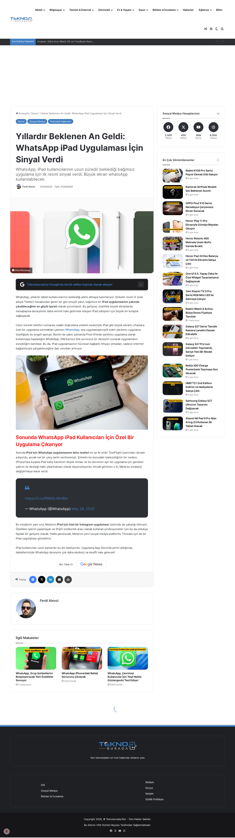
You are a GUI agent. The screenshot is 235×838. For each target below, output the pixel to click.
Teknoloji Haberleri (60, 121)
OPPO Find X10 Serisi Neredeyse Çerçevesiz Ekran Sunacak (200, 207)
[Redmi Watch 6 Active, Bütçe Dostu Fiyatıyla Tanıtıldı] (173, 314)
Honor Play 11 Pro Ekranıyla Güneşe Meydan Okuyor (202, 224)
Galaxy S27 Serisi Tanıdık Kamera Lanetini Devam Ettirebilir (201, 330)
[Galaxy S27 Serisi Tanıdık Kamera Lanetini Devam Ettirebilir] (173, 331)
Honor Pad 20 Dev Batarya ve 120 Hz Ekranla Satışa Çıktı (202, 259)
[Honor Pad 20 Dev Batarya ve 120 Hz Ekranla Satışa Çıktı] (173, 261)
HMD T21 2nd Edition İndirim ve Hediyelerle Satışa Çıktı (199, 386)
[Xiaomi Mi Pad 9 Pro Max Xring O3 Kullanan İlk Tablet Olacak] (173, 423)
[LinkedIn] (50, 579)
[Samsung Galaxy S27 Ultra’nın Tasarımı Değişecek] (173, 406)
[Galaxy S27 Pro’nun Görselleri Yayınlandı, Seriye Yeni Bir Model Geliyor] (173, 349)
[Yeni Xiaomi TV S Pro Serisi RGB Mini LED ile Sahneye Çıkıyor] (173, 296)
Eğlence (204, 9)
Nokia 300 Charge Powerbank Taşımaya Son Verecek (202, 369)
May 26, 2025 (83, 509)
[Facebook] (33, 579)
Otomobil (104, 9)
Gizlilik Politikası (154, 799)
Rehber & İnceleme (164, 9)
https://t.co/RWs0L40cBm (46, 498)
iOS (43, 785)
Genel (34, 113)
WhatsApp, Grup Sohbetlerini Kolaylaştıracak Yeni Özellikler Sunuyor (34, 677)
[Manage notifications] (7, 831)
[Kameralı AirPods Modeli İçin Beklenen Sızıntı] (173, 192)
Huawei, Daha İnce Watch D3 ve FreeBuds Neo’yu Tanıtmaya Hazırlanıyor (78, 41)
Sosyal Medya (37, 121)
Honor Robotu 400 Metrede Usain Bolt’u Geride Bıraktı (198, 242)
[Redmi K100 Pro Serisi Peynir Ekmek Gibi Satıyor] (173, 175)
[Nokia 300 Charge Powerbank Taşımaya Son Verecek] (173, 370)
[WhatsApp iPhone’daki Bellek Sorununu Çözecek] (82, 658)
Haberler (188, 9)
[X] (41, 579)
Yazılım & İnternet (80, 9)
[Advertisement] (117, 72)
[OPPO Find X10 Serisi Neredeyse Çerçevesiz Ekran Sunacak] (173, 208)
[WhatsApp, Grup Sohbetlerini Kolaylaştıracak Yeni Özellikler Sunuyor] (36, 658)
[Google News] (91, 564)
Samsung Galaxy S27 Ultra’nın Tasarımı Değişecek (199, 404)
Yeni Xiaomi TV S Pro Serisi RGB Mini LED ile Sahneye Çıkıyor (200, 295)
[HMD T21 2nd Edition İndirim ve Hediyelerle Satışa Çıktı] (173, 388)
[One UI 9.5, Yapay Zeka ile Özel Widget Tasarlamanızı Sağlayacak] (173, 279)
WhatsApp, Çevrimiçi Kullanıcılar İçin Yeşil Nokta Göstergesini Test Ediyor (124, 677)
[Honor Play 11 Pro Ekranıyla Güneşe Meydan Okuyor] (173, 226)
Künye (149, 787)
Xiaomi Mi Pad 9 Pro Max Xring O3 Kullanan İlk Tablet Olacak (201, 422)
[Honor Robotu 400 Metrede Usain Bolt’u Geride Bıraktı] (173, 243)
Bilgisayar (56, 9)
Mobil (38, 9)
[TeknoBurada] (21, 19)
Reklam (149, 782)
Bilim (219, 9)
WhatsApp (72, 329)
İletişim (149, 793)
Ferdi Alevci (28, 186)
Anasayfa (23, 113)
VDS (98, 825)
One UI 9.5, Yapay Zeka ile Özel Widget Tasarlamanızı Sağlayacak (202, 277)
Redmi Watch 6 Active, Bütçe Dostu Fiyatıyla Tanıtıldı (199, 312)
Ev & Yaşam (124, 9)
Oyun (142, 9)
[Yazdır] (68, 579)
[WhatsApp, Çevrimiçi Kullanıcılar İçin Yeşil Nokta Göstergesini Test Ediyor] (128, 658)
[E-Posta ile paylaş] (59, 579)
